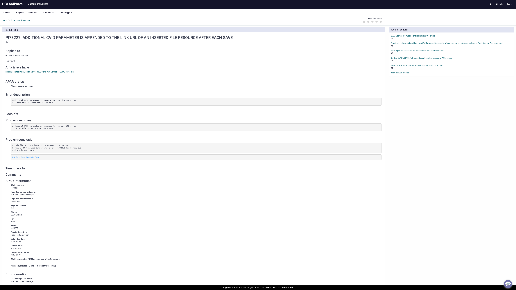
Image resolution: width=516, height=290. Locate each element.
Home (4, 20)
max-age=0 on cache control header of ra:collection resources (417, 51)
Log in (509, 4)
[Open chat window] (508, 284)
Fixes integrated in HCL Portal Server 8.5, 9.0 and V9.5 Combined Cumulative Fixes (40, 72)
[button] (491, 4)
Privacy (276, 287)
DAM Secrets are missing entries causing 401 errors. (413, 36)
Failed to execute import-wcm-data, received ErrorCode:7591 (417, 65)
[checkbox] (364, 21)
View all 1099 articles (400, 73)
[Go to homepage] (12, 4)
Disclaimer (266, 287)
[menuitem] (500, 3)
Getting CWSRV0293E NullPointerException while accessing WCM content (422, 58)
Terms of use (287, 287)
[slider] (372, 21)
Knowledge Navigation (20, 20)
